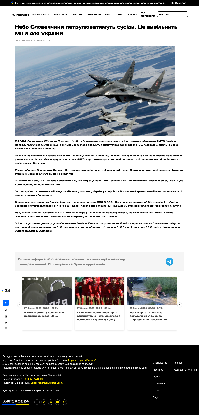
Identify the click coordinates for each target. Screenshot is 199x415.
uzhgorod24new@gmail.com (47, 382)
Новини (41, 40)
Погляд (76, 14)
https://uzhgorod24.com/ (82, 360)
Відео (120, 14)
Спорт (132, 14)
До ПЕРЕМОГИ (148, 14)
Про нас (178, 362)
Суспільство (41, 14)
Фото (108, 14)
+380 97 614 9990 (33, 379)
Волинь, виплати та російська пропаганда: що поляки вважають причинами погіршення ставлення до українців (76, 3)
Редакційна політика (185, 369)
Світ (49, 40)
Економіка (93, 14)
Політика (60, 14)
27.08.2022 (25, 40)
